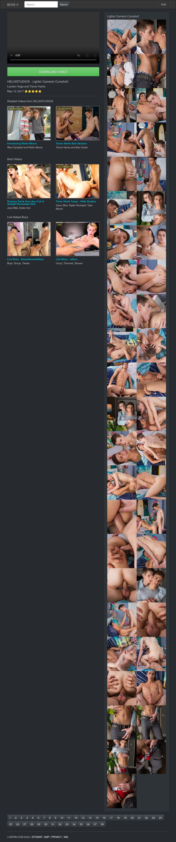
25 (10, 824)
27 (24, 824)
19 (125, 817)
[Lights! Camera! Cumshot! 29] (122, 517)
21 (139, 817)
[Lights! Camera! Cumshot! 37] (122, 654)
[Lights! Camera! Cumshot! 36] (151, 619)
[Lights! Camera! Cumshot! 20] (151, 345)
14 (90, 817)
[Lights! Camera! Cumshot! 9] (122, 174)
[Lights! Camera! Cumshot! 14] (151, 242)
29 (38, 824)
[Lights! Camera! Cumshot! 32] (151, 551)
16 (104, 817)
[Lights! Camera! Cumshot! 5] (122, 105)
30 (46, 824)
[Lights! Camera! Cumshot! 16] (151, 277)
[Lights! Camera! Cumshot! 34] (151, 585)
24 (160, 817)
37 (95, 824)
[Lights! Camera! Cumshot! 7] (122, 139)
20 (132, 817)
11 (69, 817)
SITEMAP (37, 837)
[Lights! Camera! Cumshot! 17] (122, 311)
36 (88, 824)
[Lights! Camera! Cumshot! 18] (151, 311)
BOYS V (12, 4)
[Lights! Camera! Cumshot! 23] (122, 414)
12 (76, 817)
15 (97, 817)
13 (83, 817)
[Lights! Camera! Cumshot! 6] (151, 105)
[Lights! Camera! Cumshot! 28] (151, 482)
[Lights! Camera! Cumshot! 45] (122, 791)
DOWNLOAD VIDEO (53, 71)
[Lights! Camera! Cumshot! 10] (151, 174)
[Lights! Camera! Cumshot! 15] (122, 277)
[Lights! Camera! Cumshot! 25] (122, 448)
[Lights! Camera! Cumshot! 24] (151, 414)
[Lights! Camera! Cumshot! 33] (122, 585)
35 (81, 824)
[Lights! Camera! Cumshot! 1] (122, 37)
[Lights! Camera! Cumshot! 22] (151, 379)
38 (102, 824)
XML (66, 837)
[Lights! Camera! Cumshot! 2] (151, 37)
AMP (46, 837)
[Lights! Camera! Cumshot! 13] (122, 242)
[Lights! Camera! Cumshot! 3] (122, 71)
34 (74, 824)
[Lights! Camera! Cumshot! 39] (122, 688)
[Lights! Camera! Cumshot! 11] (122, 208)
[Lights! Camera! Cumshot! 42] (151, 722)
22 (146, 817)
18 (118, 817)
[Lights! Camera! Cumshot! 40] (151, 688)
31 (53, 824)
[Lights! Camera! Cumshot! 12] (151, 208)
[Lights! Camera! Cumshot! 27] (122, 482)
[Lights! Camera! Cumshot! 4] (151, 71)
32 (60, 824)
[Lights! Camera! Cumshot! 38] (151, 654)
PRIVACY (56, 837)
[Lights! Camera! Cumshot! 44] (151, 757)
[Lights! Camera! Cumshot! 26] (151, 448)
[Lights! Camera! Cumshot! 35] (122, 619)
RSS (163, 4)
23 (153, 817)
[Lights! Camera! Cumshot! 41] (122, 722)
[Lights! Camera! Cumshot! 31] (122, 551)
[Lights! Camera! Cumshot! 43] (122, 757)
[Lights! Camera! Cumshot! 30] (151, 517)
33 (67, 824)
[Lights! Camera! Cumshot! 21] (122, 379)
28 (31, 824)
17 (111, 817)
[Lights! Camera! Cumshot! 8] (151, 139)
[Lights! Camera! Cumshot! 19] (122, 345)
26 (17, 824)
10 (61, 817)
